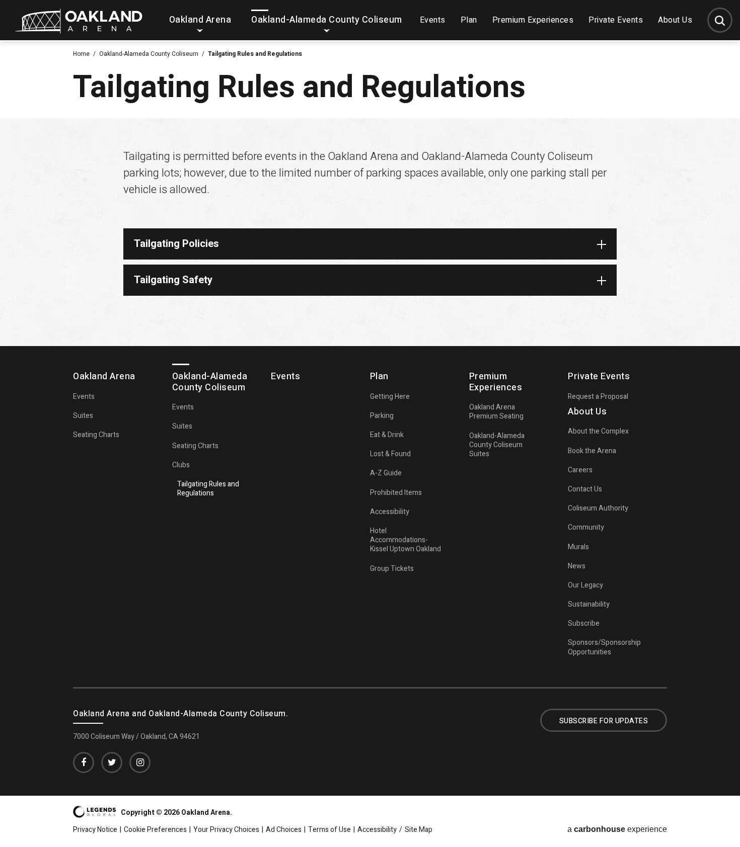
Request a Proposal (598, 396)
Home (81, 53)
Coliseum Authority (598, 508)
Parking (382, 415)
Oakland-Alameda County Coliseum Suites (497, 445)
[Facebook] (83, 762)
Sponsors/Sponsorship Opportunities (604, 647)
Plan (469, 20)
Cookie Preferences (155, 829)
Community (586, 527)
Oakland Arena (200, 20)
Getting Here (390, 396)
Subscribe (584, 623)
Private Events (615, 20)
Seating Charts (96, 435)
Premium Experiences (533, 20)
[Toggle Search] (719, 20)
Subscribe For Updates (603, 721)
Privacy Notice (95, 829)
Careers (580, 470)
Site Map (418, 829)
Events (433, 20)
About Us (675, 20)
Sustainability (589, 604)
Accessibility (389, 511)
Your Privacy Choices (226, 829)
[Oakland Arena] (78, 30)
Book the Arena (592, 451)
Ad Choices (284, 829)
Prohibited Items (396, 492)
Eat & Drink (387, 435)
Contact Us (585, 489)
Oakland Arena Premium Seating (496, 411)
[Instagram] (140, 762)
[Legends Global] (94, 814)
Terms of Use (329, 829)
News (576, 566)
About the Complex (598, 431)
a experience (617, 829)
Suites (83, 415)
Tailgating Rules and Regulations (208, 488)
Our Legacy (585, 585)
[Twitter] (111, 762)
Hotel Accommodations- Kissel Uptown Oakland (405, 540)
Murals (578, 547)
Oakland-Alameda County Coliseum (326, 20)
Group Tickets (392, 568)
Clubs (181, 465)
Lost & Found (390, 454)
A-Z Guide (386, 473)
